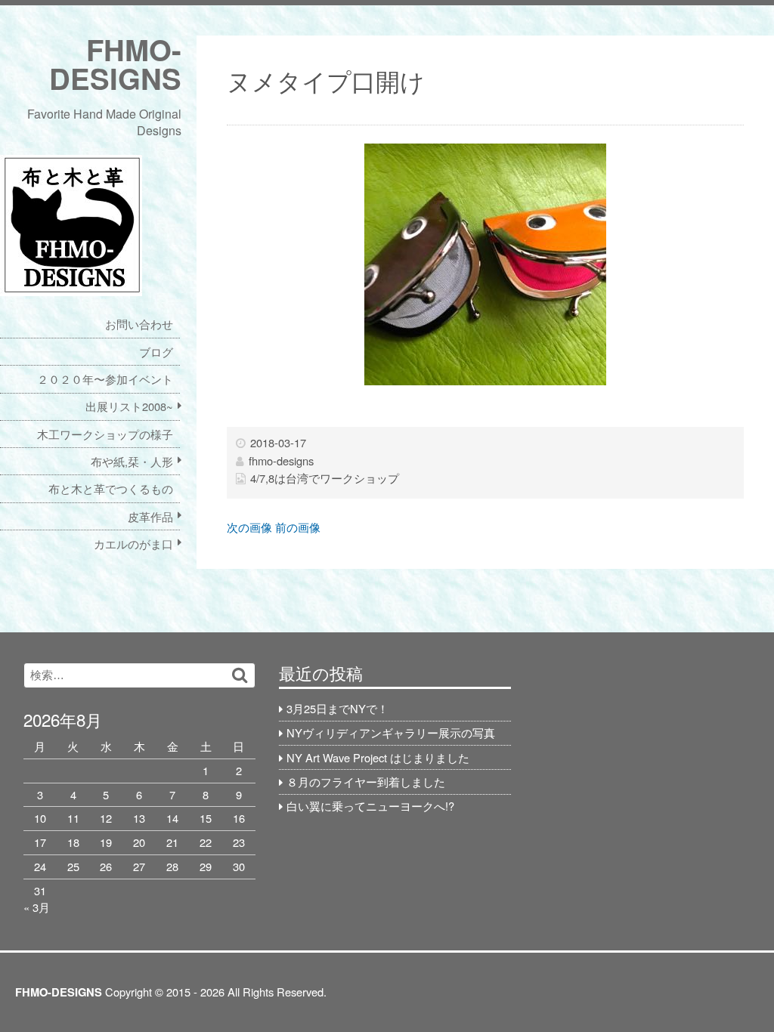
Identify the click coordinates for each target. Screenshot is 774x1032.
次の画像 (249, 527)
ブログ (156, 352)
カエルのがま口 (133, 544)
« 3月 (36, 907)
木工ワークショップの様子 (105, 434)
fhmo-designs (281, 460)
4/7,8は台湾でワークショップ (324, 478)
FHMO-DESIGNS (115, 64)
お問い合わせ (139, 324)
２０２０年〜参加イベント (105, 379)
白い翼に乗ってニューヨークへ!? (370, 806)
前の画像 (297, 527)
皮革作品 (150, 516)
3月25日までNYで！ (337, 708)
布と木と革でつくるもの (110, 488)
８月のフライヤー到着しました (365, 781)
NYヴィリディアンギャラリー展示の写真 (390, 732)
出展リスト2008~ (129, 406)
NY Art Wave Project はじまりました (377, 757)
